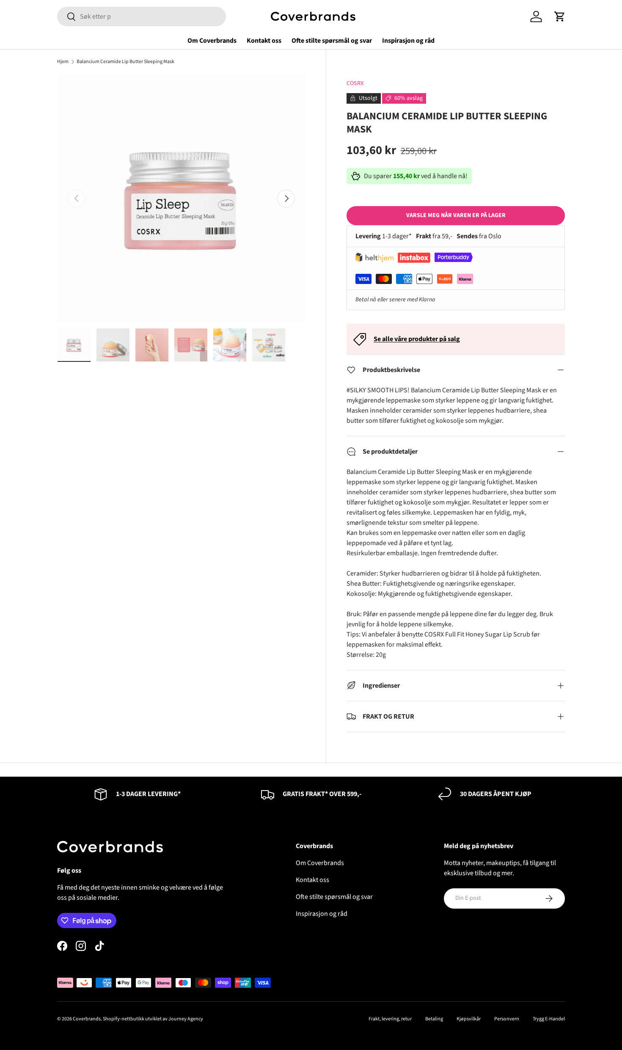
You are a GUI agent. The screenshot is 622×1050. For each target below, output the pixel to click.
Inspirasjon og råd (408, 40)
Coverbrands (87, 1018)
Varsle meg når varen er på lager (456, 215)
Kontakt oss (264, 40)
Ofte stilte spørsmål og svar (332, 40)
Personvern (506, 1018)
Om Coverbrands (212, 40)
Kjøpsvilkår (469, 1018)
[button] (559, 16)
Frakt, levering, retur (390, 1018)
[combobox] (141, 16)
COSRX (355, 83)
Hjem (63, 61)
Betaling (434, 1018)
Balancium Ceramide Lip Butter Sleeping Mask (125, 61)
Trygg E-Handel (549, 1018)
